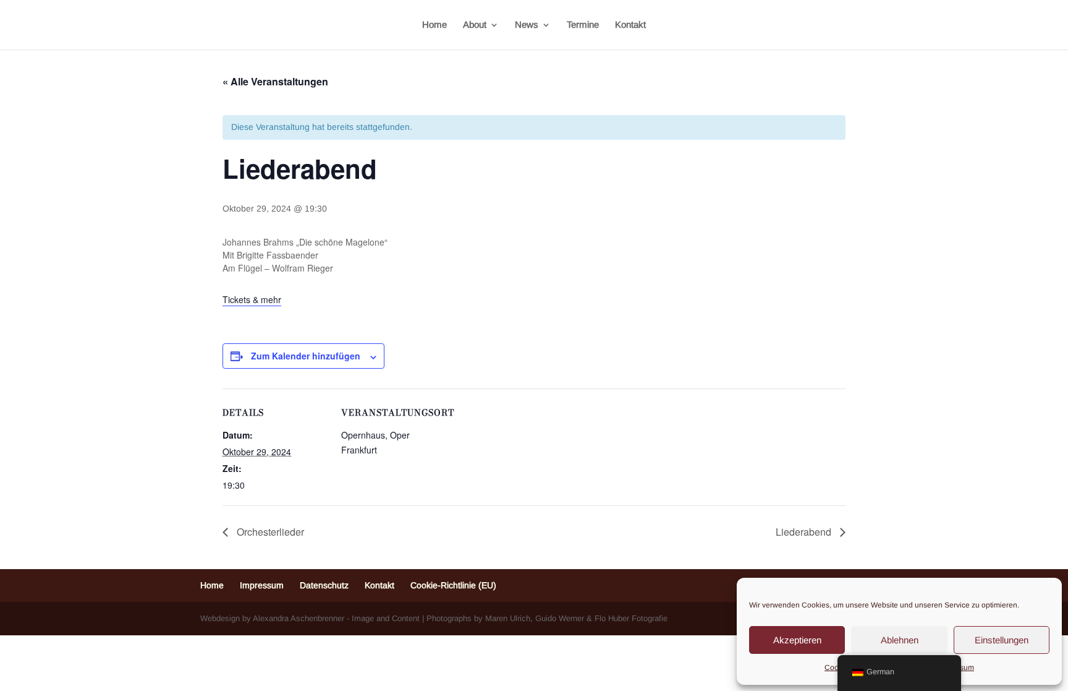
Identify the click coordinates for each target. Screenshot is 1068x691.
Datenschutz (324, 585)
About (474, 25)
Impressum (262, 585)
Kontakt (630, 25)
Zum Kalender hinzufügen (305, 356)
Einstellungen (1001, 640)
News (526, 25)
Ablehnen (899, 640)
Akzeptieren (797, 640)
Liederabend (805, 532)
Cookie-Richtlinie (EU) (453, 585)
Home (434, 25)
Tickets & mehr (251, 299)
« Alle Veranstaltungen (275, 81)
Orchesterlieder (269, 532)
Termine (583, 25)
